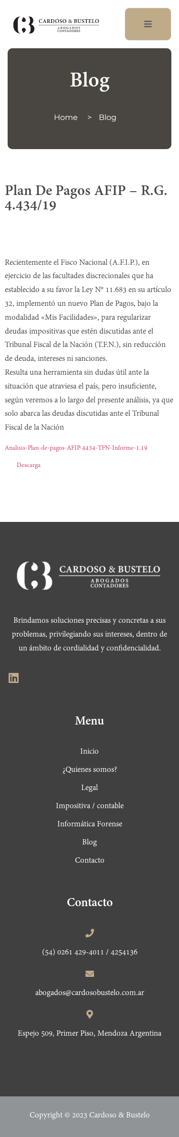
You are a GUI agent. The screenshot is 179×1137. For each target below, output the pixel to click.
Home (66, 117)
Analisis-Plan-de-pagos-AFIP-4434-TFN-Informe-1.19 (76, 448)
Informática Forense (89, 824)
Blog (107, 117)
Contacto (90, 860)
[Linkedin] (13, 677)
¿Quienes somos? (90, 770)
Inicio (89, 751)
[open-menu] (148, 24)
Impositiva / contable (90, 806)
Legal (89, 788)
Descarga (29, 465)
